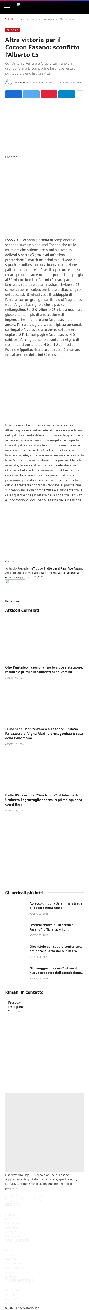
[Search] (83, 7)
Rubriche (11, 1228)
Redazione (24, 82)
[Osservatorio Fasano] (44, 7)
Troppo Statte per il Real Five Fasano (58, 568)
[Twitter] (6, 166)
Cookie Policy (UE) (17, 1299)
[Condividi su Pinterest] (49, 94)
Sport (9, 1219)
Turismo (10, 1255)
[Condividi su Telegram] (66, 94)
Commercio (13, 1263)
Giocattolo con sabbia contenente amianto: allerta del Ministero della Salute (56, 950)
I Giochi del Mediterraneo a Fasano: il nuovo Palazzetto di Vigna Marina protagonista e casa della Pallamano (44, 733)
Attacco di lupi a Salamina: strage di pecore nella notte (56, 905)
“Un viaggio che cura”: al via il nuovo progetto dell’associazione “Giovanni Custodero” (55, 972)
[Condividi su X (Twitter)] (31, 94)
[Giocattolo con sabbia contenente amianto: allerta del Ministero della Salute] (15, 951)
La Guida (11, 1276)
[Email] (6, 183)
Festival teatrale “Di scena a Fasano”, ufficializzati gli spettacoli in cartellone (51, 929)
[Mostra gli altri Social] (80, 94)
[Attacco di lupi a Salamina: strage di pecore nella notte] (15, 908)
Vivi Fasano (12, 1223)
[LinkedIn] (6, 170)
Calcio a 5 (12, 30)
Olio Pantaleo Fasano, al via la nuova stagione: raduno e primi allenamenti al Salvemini (44, 669)
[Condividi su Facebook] (13, 94)
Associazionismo (16, 1272)
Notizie (10, 1214)
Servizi (9, 1250)
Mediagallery (14, 1236)
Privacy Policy (14, 1303)
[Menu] (7, 7)
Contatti (10, 1295)
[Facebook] (6, 161)
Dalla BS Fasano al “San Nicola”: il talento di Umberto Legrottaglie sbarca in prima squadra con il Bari (43, 800)
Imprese (11, 1259)
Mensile (10, 1232)
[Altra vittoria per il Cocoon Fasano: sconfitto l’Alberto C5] (44, 126)
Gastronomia (14, 1268)
